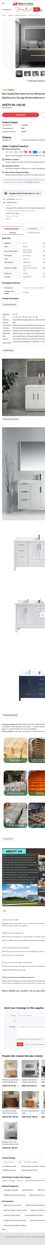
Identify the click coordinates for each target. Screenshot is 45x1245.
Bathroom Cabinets (34, 15)
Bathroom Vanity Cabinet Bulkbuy (15, 1225)
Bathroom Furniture (20, 15)
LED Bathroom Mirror (9, 1170)
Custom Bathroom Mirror (29, 1170)
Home (4, 15)
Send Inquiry (20, 115)
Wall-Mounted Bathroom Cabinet (14, 1195)
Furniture (10, 15)
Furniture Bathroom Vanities (34, 1215)
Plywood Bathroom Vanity (29, 1166)
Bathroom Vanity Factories (12, 1205)
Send (20, 1044)
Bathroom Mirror (27, 1190)
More (4, 1229)
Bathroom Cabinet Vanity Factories (15, 1210)
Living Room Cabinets (11, 1190)
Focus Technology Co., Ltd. (26, 1237)
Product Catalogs (31, 1162)
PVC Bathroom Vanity (9, 1166)
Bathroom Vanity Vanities (12, 1215)
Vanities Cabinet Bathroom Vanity (15, 1220)
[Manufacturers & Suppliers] (22, 4)
